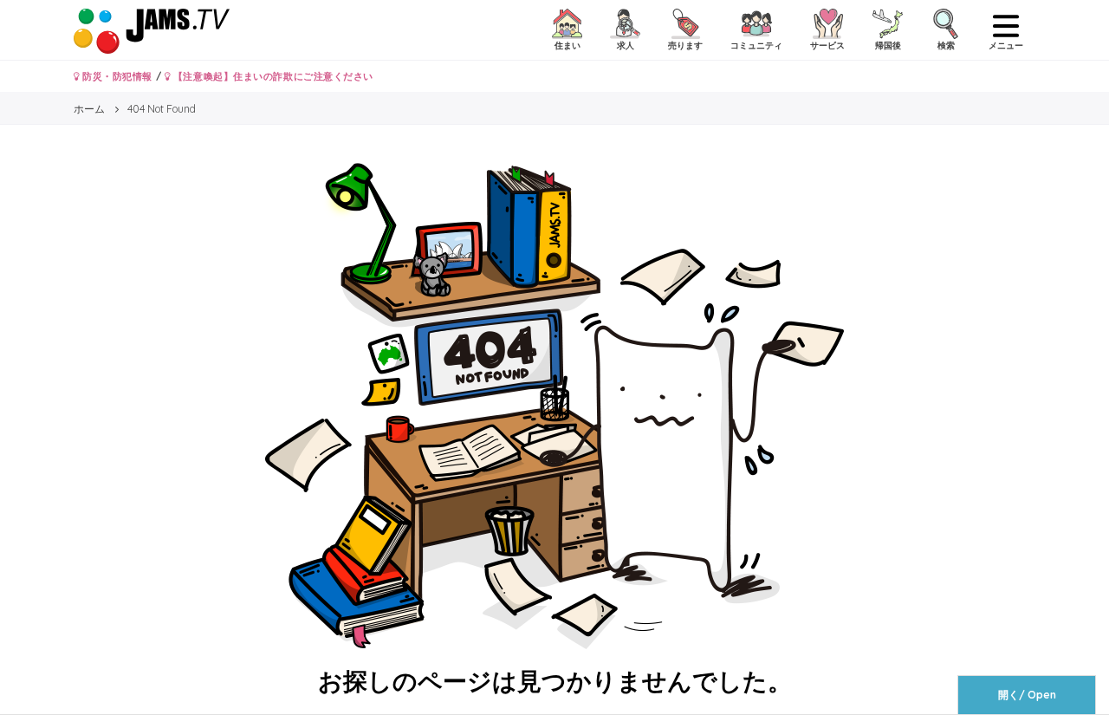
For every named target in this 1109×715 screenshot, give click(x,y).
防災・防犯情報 (116, 76)
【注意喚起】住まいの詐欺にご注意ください (271, 76)
